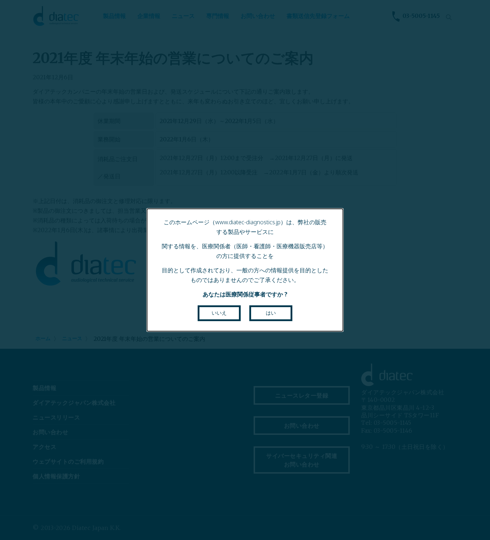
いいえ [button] (219, 313)
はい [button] (271, 313)
